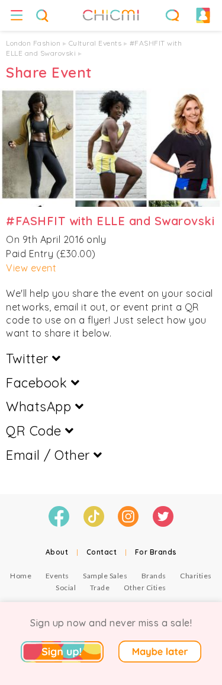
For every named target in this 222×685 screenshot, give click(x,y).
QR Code (35, 430)
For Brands (156, 552)
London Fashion (33, 43)
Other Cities (145, 587)
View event (31, 268)
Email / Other (50, 455)
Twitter (29, 358)
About (57, 552)
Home (20, 575)
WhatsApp (40, 406)
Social (66, 587)
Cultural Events (95, 43)
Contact (101, 552)
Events (57, 575)
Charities (196, 575)
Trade (100, 587)
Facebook (38, 382)
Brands (153, 575)
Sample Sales (105, 575)
